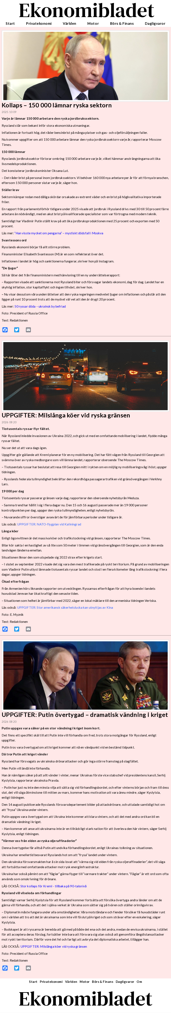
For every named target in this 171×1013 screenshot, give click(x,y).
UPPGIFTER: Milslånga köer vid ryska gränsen (53, 946)
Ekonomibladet (85, 998)
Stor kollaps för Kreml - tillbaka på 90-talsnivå (53, 886)
